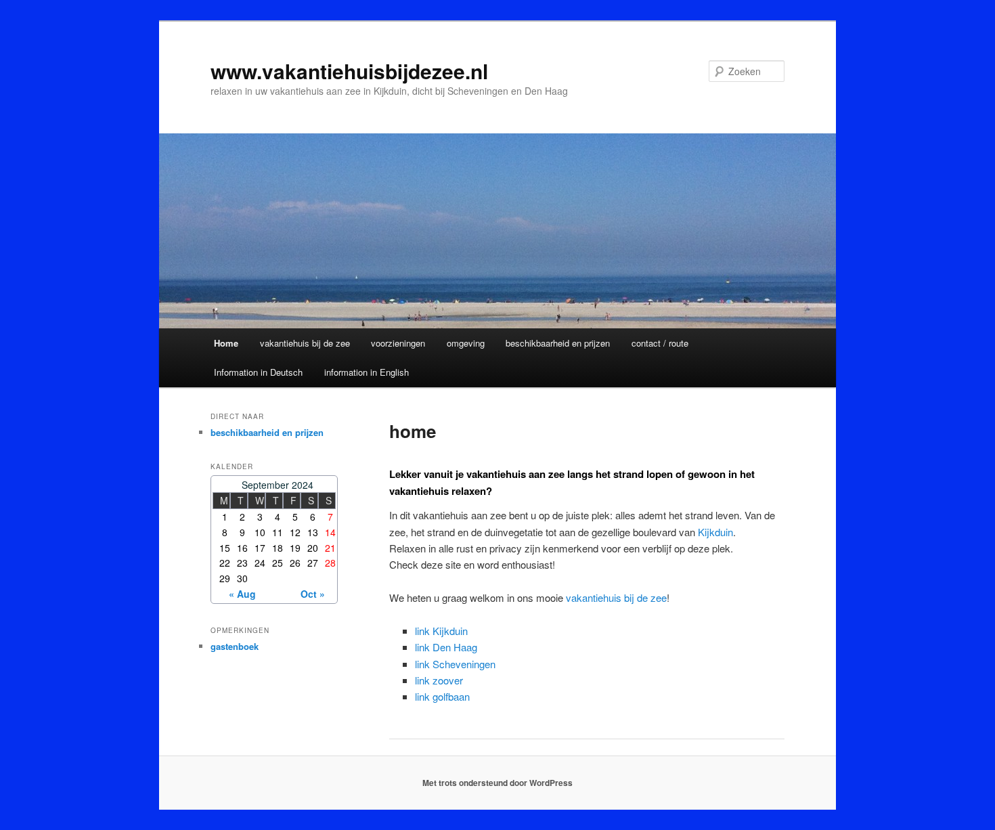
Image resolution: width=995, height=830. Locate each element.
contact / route (660, 342)
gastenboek (235, 646)
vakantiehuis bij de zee (305, 342)
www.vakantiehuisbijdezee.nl (349, 70)
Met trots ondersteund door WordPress (497, 783)
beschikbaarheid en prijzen (558, 342)
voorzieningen (398, 342)
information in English (366, 372)
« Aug (242, 593)
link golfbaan (442, 696)
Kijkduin (715, 532)
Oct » (313, 593)
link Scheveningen (455, 664)
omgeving (466, 342)
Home (226, 342)
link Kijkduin (441, 631)
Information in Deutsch (258, 372)
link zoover (439, 680)
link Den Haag (446, 647)
